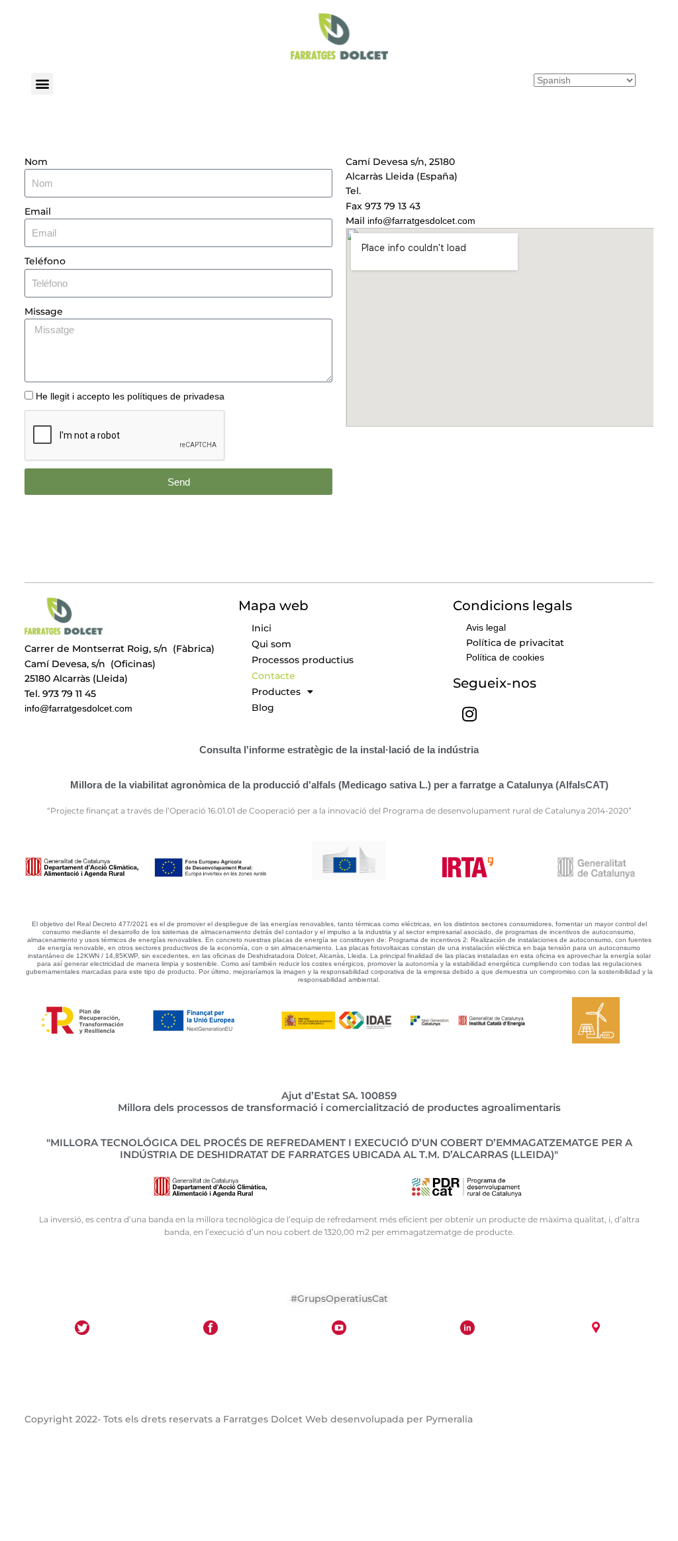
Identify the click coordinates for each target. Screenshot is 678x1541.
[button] (42, 84)
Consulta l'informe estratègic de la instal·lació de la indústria (339, 749)
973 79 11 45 (392, 191)
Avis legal (486, 627)
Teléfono (45, 261)
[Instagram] (469, 714)
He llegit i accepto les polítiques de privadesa (130, 396)
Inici (261, 628)
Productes (276, 692)
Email (37, 211)
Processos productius (303, 660)
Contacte (273, 676)
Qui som (271, 644)
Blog (263, 708)
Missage (43, 311)
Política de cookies (505, 657)
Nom (36, 162)
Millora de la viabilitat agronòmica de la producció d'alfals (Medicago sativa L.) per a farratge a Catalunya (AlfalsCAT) (339, 784)
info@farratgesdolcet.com (420, 220)
